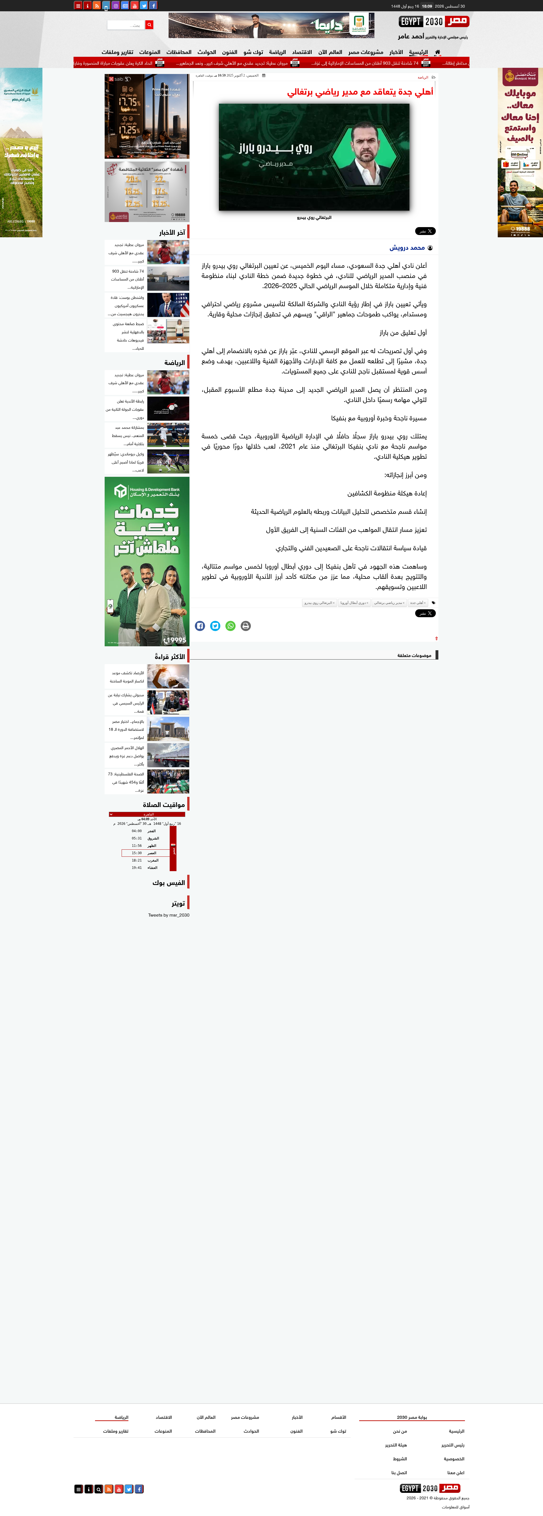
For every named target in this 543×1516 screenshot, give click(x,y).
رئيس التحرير (452, 1444)
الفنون (229, 51)
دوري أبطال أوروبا (353, 603)
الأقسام (338, 1416)
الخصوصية (454, 1458)
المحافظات (179, 51)
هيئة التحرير (396, 1444)
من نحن (400, 1430)
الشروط (400, 1458)
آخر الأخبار (172, 231)
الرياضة (277, 51)
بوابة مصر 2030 (412, 1416)
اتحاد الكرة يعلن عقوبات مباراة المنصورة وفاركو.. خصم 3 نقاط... (142, 62)
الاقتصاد (302, 51)
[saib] (147, 116)
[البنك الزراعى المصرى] (21, 235)
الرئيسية (418, 51)
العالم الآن (330, 51)
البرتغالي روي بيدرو (318, 603)
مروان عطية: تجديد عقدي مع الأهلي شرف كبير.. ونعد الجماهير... (277, 62)
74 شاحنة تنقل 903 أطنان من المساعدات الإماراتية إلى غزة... (410, 62)
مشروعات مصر (365, 51)
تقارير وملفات (117, 51)
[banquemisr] (147, 191)
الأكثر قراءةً (170, 655)
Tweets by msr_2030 (168, 914)
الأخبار (396, 51)
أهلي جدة (416, 603)
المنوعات (149, 51)
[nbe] (271, 25)
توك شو (253, 51)
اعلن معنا (455, 1472)
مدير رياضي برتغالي (388, 603)
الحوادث (207, 51)
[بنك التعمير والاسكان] (147, 561)
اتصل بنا (399, 1472)
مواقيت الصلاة (164, 803)
